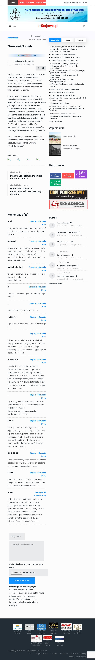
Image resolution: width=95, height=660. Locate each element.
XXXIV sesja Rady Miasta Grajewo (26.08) (65, 61)
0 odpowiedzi (62, 226)
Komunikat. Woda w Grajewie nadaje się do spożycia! (66, 117)
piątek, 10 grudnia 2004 (38, 318)
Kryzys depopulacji (64, 255)
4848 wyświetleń (77, 279)
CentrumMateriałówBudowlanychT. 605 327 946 (66, 632)
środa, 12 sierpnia (64, 262)
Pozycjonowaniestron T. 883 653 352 (41, 632)
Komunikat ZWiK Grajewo (59, 103)
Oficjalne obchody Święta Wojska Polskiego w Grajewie (67, 110)
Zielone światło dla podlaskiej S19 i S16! (65, 57)
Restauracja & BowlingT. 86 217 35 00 (29, 632)
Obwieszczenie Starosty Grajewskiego (64, 64)
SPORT (68, 40)
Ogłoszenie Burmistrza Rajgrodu (62, 92)
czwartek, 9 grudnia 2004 (24, 64)
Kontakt (57, 182)
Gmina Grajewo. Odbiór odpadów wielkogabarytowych (62, 81)
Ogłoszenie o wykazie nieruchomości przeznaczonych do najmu (27, 191)
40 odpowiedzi (62, 258)
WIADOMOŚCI (55, 40)
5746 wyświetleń (76, 268)
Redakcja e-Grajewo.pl (24, 61)
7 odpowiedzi (62, 245)
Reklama (64, 654)
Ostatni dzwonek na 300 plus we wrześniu (65, 106)
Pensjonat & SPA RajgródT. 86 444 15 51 (77, 632)
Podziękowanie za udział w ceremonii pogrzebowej (64, 76)
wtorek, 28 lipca (64, 252)
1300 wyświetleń (76, 226)
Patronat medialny (78, 654)
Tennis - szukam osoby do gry (67, 232)
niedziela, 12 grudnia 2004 (40, 494)
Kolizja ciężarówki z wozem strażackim (64, 89)
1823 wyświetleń (75, 245)
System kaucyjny (63, 223)
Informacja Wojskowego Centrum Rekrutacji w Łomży (67, 85)
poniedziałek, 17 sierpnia (71, 149)
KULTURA (80, 40)
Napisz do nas (82, 174)
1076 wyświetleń (76, 235)
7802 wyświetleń (77, 258)
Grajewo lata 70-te (70, 146)
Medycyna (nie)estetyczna (67, 265)
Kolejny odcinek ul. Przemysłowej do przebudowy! (64, 67)
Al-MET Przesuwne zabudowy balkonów (35, 2)
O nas (30, 654)
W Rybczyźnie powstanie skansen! (62, 114)
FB (56, 175)
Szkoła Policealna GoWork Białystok (47, 643)
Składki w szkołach (64, 242)
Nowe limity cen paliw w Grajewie (62, 96)
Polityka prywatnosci (77, 657)
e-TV (68, 175)
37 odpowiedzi (62, 268)
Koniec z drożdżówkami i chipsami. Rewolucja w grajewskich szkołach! (67, 72)
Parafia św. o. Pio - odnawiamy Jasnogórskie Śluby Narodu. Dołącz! (68, 99)
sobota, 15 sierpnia (65, 273)
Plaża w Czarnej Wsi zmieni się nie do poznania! (26, 177)
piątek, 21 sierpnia (69, 136)
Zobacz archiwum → (56, 122)
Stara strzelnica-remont (66, 276)
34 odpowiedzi (62, 279)
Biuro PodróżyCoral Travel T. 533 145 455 (17, 632)
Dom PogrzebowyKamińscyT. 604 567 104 (53, 631)
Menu (14, 26)
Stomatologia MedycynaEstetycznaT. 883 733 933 (36, 644)
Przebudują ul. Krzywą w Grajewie (63, 54)
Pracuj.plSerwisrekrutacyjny (59, 644)
